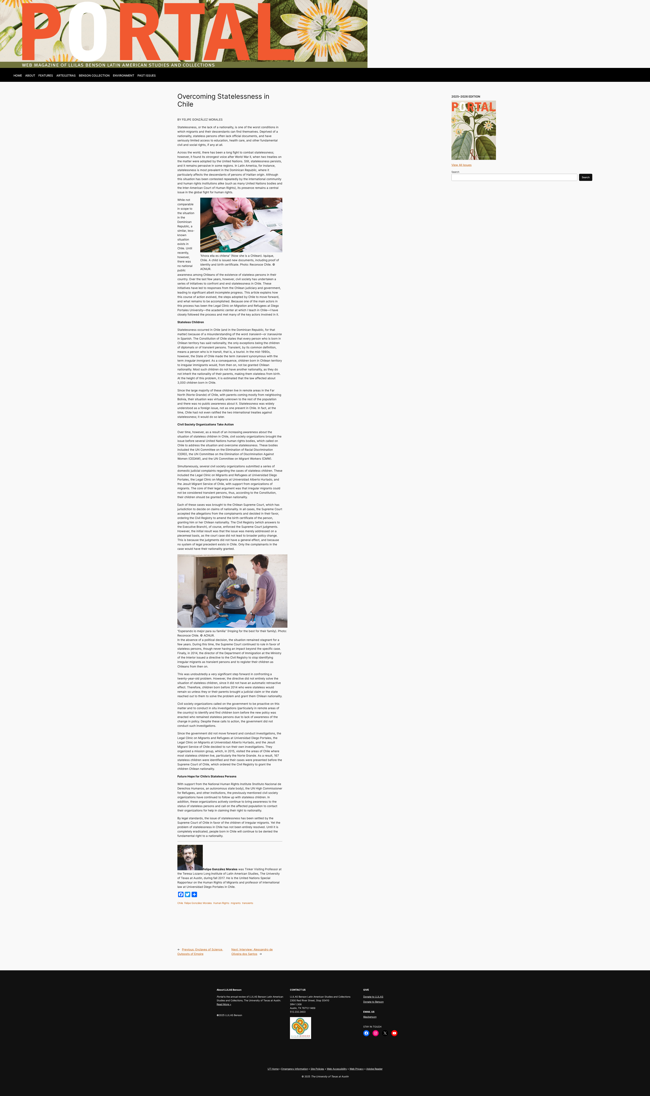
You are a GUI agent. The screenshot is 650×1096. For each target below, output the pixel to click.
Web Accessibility (337, 1068)
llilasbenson (369, 1016)
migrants (236, 903)
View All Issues (461, 165)
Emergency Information (294, 1068)
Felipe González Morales (198, 903)
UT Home (273, 1068)
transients (247, 903)
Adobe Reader (374, 1068)
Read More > (224, 1004)
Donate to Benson (373, 1001)
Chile (180, 903)
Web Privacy (357, 1068)
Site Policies (317, 1068)
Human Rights (221, 903)
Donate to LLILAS (373, 996)
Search (455, 171)
